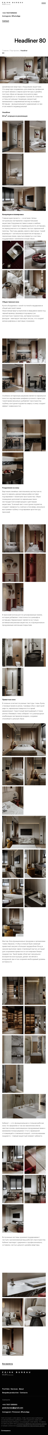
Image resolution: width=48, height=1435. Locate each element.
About (21, 1389)
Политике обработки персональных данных (30, 1426)
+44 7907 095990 (9, 1404)
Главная (5, 50)
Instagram (6, 16)
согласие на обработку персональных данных (32, 1423)
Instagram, (7, 1412)
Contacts (24, 1393)
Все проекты (7, 1364)
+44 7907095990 (9, 13)
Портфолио (14, 50)
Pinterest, (16, 1412)
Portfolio (5, 1389)
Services (14, 1389)
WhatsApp (16, 16)
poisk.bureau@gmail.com (12, 1408)
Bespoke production (10, 1393)
